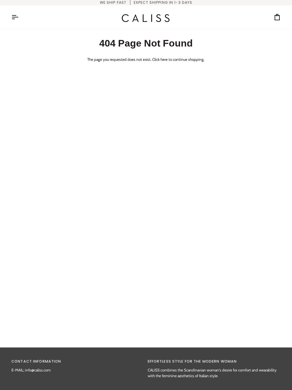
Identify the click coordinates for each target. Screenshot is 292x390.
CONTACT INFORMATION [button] (36, 361)
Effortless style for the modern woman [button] (192, 361)
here (164, 59)
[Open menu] (20, 17)
